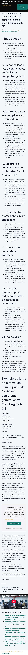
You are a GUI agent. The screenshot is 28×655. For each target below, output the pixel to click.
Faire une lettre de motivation (9, 31)
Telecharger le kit (14, 523)
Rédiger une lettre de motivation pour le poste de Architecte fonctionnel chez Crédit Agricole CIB (15, 638)
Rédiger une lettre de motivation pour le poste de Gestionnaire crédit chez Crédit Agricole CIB (15, 617)
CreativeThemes (6, 653)
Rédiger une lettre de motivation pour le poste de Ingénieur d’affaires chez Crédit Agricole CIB (15, 643)
